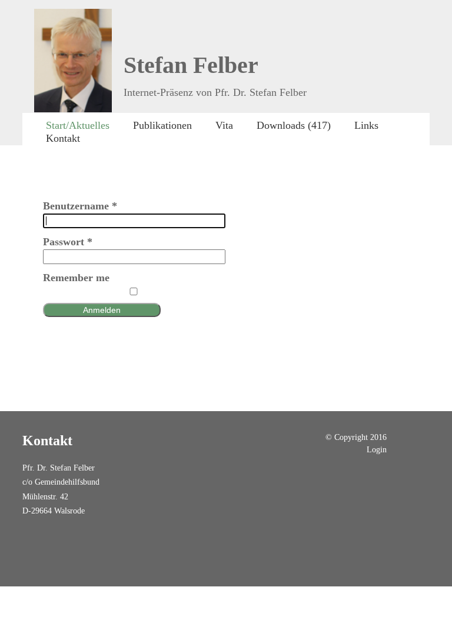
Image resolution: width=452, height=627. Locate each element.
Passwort (67, 242)
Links (366, 125)
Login (377, 449)
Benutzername (80, 206)
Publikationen (162, 125)
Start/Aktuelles (77, 125)
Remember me (76, 278)
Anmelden (102, 310)
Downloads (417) (294, 125)
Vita (224, 125)
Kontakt (63, 138)
